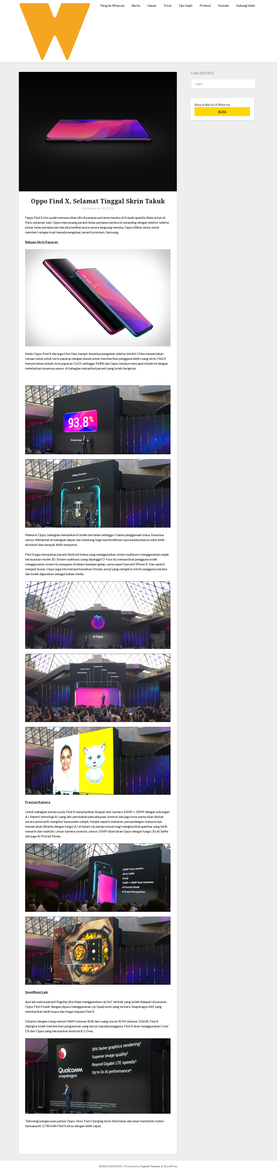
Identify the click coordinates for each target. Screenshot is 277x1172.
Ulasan (151, 5)
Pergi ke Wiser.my (112, 5)
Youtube (223, 5)
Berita (136, 5)
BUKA (222, 111)
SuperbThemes (150, 1166)
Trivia (167, 5)
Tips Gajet (185, 5)
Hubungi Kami (245, 5)
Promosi (205, 5)
